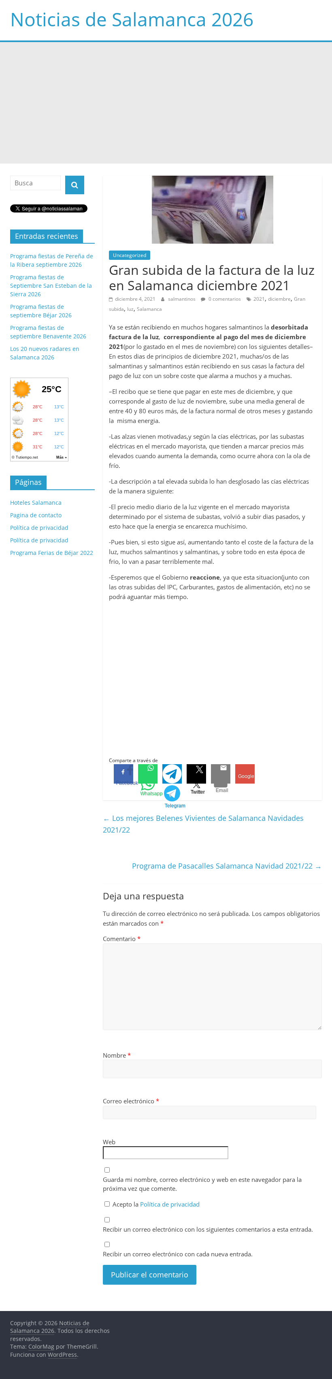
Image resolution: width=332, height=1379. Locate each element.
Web (109, 1142)
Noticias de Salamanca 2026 (131, 19)
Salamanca (149, 309)
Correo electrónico (131, 1101)
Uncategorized (129, 255)
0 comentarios (224, 298)
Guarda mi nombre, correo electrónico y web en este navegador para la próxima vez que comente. (202, 1184)
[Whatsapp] (147, 774)
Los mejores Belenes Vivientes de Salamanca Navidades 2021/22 (203, 824)
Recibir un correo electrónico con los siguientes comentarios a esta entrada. (208, 1229)
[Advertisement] (166, 102)
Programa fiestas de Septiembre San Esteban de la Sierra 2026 (51, 285)
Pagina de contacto (36, 515)
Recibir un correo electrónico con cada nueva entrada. (178, 1254)
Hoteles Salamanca (36, 502)
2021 (259, 298)
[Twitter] (196, 774)
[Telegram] (172, 774)
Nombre (117, 1055)
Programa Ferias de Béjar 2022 (51, 553)
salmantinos (182, 298)
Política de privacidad (170, 1204)
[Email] (220, 774)
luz (130, 309)
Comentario (121, 939)
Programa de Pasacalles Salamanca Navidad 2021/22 (227, 866)
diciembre (279, 298)
